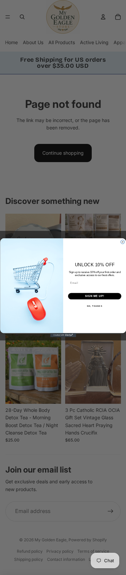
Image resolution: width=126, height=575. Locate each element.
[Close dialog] (123, 242)
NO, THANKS (94, 306)
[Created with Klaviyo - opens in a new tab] (63, 335)
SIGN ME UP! (94, 296)
